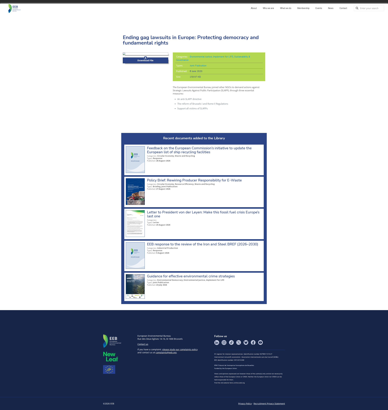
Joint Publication (198, 65)
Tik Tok (231, 342)
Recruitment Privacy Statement (269, 403)
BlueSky (245, 342)
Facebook (253, 342)
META (110, 356)
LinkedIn (216, 342)
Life (109, 369)
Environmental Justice (201, 56)
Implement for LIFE (223, 56)
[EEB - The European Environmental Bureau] (14, 8)
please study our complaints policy (180, 349)
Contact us (142, 344)
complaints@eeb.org (166, 352)
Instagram (224, 342)
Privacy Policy (245, 403)
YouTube (260, 342)
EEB (112, 341)
